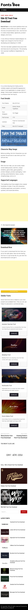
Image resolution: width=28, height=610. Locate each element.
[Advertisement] (14, 70)
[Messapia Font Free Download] (5, 592)
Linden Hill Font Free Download (17, 530)
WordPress (3, 608)
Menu (4, 10)
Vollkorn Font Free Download (17, 545)
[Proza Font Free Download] (5, 577)
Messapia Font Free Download (17, 592)
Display (11, 15)
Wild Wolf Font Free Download (9, 507)
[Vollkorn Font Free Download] (5, 545)
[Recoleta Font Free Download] (5, 553)
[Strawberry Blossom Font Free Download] (5, 561)
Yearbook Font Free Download (17, 522)
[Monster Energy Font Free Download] (5, 569)
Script (2, 15)
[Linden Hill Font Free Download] (5, 530)
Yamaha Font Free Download (17, 584)
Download (14, 333)
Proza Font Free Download (16, 576)
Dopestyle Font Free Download (17, 537)
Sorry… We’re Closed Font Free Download (12, 465)
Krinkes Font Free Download (8, 486)
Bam (11, 608)
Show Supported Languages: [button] (9, 224)
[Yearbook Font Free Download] (5, 522)
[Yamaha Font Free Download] (5, 584)
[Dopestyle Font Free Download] (5, 538)
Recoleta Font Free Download (17, 553)
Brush (6, 15)
